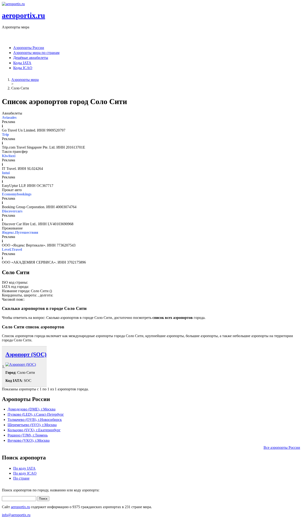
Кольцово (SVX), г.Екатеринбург (34, 430)
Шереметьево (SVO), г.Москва (32, 425)
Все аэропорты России (282, 447)
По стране (21, 478)
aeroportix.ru (23, 15)
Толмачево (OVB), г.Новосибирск (35, 420)
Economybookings (16, 194)
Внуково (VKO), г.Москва (29, 440)
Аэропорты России (28, 48)
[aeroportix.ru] (13, 4)
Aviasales (9, 117)
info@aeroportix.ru (16, 515)
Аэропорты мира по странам (36, 53)
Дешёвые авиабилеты (30, 58)
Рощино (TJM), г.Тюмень (28, 435)
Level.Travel (12, 249)
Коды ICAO (22, 68)
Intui (6, 173)
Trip (5, 134)
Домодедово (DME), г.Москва (31, 409)
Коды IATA (22, 63)
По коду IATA (24, 468)
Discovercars (12, 211)
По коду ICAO (25, 473)
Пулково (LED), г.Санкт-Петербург (36, 414)
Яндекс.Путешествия (20, 232)
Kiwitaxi (8, 156)
